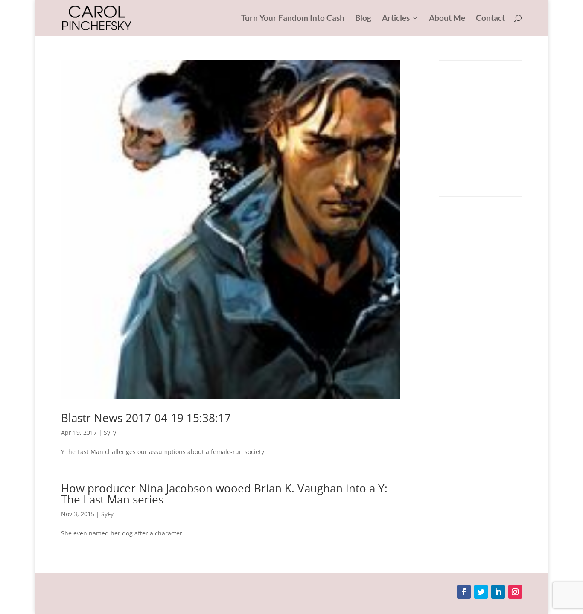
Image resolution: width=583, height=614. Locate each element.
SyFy (110, 432)
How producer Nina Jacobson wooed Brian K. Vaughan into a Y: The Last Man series (224, 493)
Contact (490, 19)
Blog (363, 19)
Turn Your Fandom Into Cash (292, 19)
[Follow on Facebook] (464, 592)
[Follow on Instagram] (515, 592)
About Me (447, 19)
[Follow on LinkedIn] (498, 592)
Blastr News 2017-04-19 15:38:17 (146, 417)
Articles (396, 19)
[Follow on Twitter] (481, 592)
